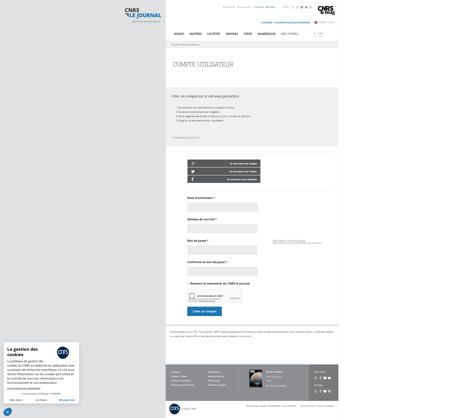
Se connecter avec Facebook (242, 179)
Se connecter (243, 6)
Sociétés (213, 34)
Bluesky (302, 7)
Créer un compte (325, 405)
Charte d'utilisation (181, 380)
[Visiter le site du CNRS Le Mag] (326, 11)
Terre (247, 34)
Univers (232, 34)
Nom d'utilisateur (201, 198)
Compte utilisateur (190, 44)
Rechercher (229, 6)
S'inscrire (259, 6)
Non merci (16, 400)
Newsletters (214, 372)
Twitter (293, 7)
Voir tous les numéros (276, 385)
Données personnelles (182, 385)
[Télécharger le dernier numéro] (255, 378)
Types (320, 33)
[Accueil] (142, 13)
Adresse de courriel (202, 219)
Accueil (174, 44)
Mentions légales (217, 385)
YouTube (306, 7)
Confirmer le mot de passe (207, 262)
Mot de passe (197, 241)
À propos (175, 372)
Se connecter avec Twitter (243, 171)
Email (329, 391)
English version (327, 22)
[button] (7, 412)
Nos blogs (270, 6)
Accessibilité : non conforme (282, 405)
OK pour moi (67, 400)
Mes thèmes (289, 34)
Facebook (297, 7)
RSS (310, 7)
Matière (195, 34)
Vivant (179, 34)
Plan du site (214, 380)
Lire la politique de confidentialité (23, 388)
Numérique (267, 34)
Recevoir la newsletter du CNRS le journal (220, 283)
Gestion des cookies (256, 405)
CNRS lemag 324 (274, 376)
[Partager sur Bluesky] (325, 391)
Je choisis (41, 400)
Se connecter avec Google (243, 163)
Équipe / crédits (179, 376)
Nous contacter (216, 376)
